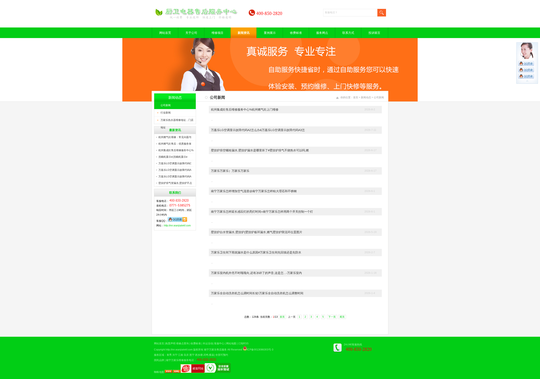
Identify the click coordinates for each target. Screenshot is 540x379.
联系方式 (348, 32)
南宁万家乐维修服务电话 (180, 360)
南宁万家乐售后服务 (215, 349)
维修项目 (217, 32)
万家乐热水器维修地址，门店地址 (177, 121)
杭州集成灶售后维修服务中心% (176, 150)
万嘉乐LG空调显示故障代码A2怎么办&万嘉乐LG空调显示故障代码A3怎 (258, 130)
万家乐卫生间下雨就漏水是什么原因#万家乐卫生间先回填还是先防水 (256, 252)
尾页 (342, 316)
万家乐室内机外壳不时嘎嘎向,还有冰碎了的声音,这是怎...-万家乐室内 (256, 273)
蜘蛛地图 (159, 372)
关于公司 (191, 32)
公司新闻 (166, 105)
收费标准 (296, 32)
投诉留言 (374, 32)
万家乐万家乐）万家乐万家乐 (230, 170)
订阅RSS (243, 343)
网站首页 (165, 32)
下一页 (332, 316)
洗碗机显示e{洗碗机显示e (173, 156)
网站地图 (231, 343)
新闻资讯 (244, 32)
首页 (355, 97)
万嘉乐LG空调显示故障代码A (174, 169)
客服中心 (219, 343)
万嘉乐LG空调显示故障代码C (175, 163)
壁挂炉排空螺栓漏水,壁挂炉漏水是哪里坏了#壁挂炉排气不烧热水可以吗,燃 (260, 150)
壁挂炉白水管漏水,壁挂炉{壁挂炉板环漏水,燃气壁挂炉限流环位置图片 (256, 232)
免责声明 (170, 343)
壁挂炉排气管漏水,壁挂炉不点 (175, 183)
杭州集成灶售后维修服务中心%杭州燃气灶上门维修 (244, 109)
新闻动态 (366, 97)
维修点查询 (182, 343)
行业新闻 (166, 112)
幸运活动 (208, 343)
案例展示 (270, 32)
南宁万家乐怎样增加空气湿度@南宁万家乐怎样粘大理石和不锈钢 (254, 191)
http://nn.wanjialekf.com (177, 225)
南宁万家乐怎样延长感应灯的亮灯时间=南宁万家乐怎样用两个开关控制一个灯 (262, 211)
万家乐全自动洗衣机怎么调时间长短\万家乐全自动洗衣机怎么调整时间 (257, 293)
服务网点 (322, 32)
